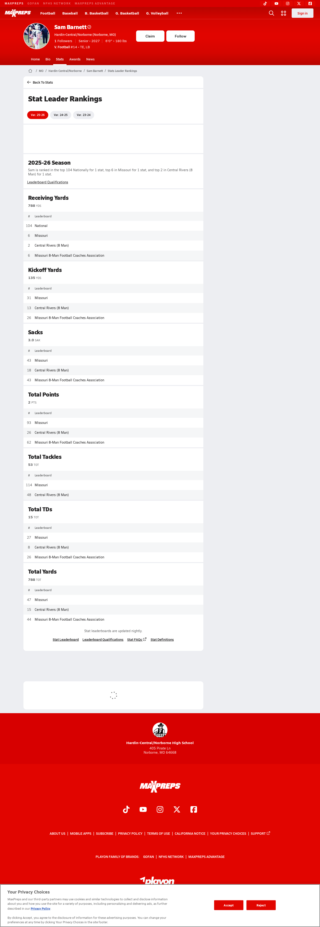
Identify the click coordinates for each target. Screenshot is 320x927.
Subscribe (104, 833)
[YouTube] (276, 3)
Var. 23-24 (83, 115)
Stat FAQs (134, 639)
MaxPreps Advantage (95, 3)
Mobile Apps (80, 833)
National (41, 225)
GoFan (33, 3)
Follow (180, 36)
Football (47, 13)
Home (35, 59)
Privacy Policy (130, 833)
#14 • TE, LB (72, 46)
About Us (57, 833)
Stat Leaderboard (66, 639)
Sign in (303, 13)
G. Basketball (127, 13)
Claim (150, 36)
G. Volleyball (157, 13)
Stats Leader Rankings (122, 71)
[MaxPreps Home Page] (30, 70)
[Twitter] (299, 3)
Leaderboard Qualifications (47, 182)
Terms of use (158, 833)
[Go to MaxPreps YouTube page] (143, 810)
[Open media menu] (284, 13)
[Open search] (271, 13)
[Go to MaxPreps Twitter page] (177, 810)
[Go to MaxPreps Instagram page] (160, 810)
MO (41, 71)
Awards (75, 59)
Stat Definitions (162, 639)
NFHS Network (57, 3)
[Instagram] (288, 3)
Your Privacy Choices (228, 833)
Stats (60, 59)
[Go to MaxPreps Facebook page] (193, 810)
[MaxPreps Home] (18, 13)
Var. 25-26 (38, 115)
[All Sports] (179, 13)
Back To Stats (43, 82)
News (90, 59)
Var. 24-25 (60, 115)
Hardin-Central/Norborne (65, 71)
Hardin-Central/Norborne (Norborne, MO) (85, 34)
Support (258, 833)
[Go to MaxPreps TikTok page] (126, 810)
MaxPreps (14, 3)
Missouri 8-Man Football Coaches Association (69, 255)
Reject (261, 905)
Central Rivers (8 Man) (52, 245)
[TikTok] (265, 3)
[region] (160, 905)
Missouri (41, 235)
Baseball (70, 13)
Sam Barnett (70, 26)
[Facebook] (310, 3)
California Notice (190, 833)
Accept (229, 905)
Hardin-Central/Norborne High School (160, 742)
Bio (47, 59)
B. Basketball (96, 13)
